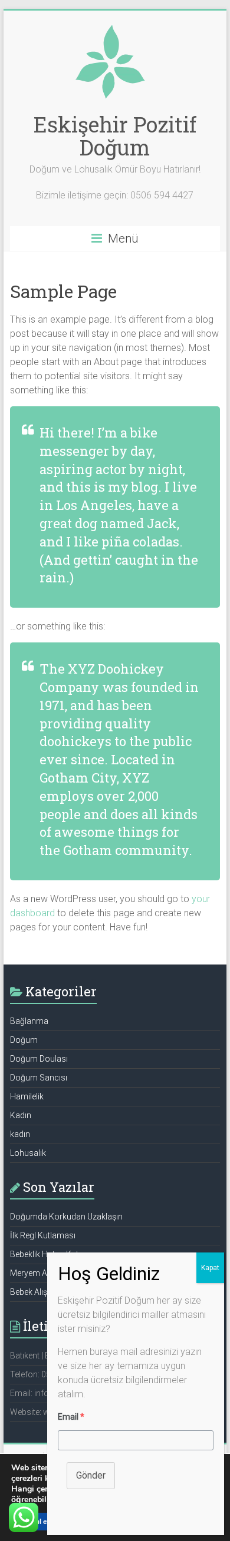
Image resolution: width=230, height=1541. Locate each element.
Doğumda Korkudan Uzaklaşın (66, 1216)
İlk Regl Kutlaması (42, 1235)
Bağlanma (29, 1021)
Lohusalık (28, 1153)
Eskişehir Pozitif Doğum (115, 135)
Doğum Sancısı (38, 1077)
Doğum (24, 1040)
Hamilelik (27, 1096)
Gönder (91, 1475)
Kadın (20, 1115)
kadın (20, 1134)
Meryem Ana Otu (40, 1273)
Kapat (210, 1268)
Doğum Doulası (39, 1058)
